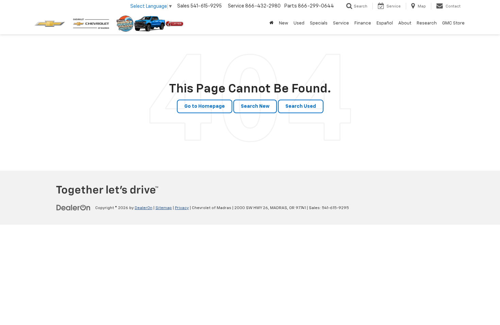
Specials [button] (319, 23)
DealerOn (143, 208)
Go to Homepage (204, 106)
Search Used (300, 106)
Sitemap (163, 208)
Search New (255, 106)
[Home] (271, 23)
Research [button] (427, 23)
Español (385, 23)
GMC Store (453, 23)
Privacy (182, 208)
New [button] (283, 23)
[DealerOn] (73, 207)
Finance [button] (362, 23)
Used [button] (299, 23)
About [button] (404, 23)
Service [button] (341, 23)
